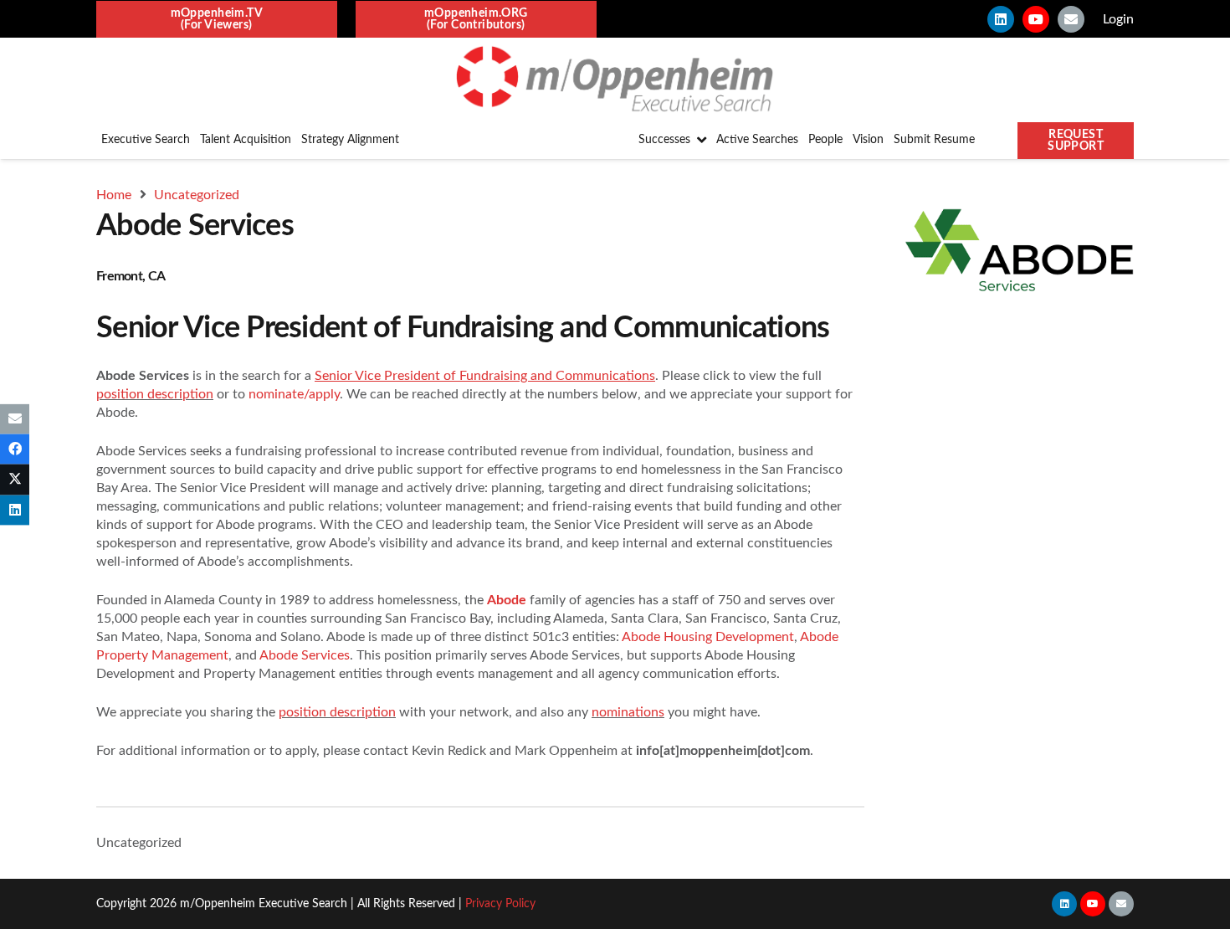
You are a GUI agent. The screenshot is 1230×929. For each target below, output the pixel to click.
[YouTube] (1035, 19)
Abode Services (304, 655)
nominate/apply (294, 394)
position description (154, 394)
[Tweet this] (14, 479)
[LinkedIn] (1000, 19)
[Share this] (14, 449)
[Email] (1071, 19)
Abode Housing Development (708, 637)
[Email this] (14, 419)
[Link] (614, 79)
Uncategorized (139, 842)
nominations (628, 712)
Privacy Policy (500, 904)
